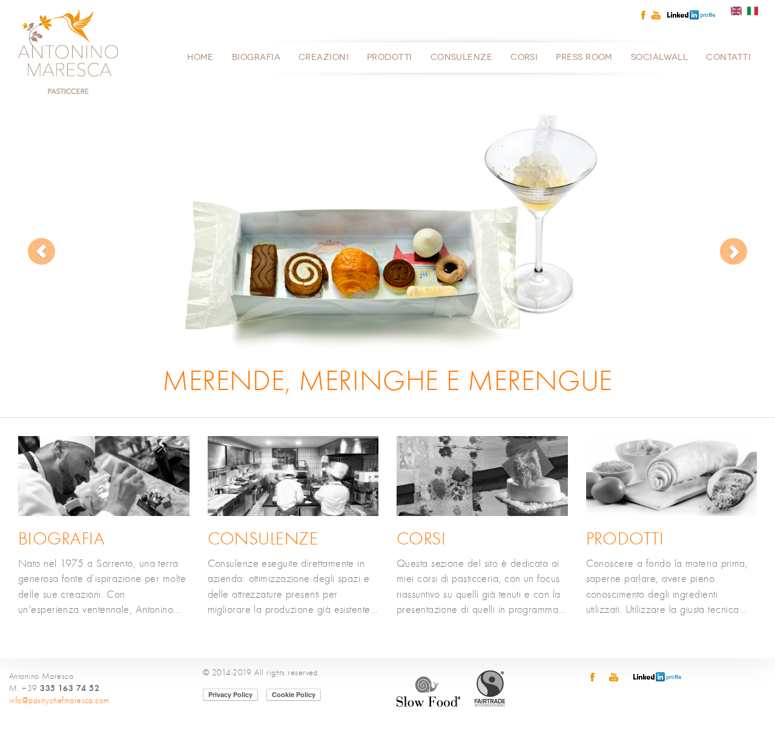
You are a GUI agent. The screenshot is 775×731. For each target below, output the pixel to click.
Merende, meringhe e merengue (387, 381)
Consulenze (461, 57)
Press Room (584, 57)
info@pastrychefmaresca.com (59, 701)
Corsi (524, 57)
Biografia (256, 57)
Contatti (728, 57)
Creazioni (323, 57)
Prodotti (389, 57)
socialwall (659, 57)
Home (200, 57)
